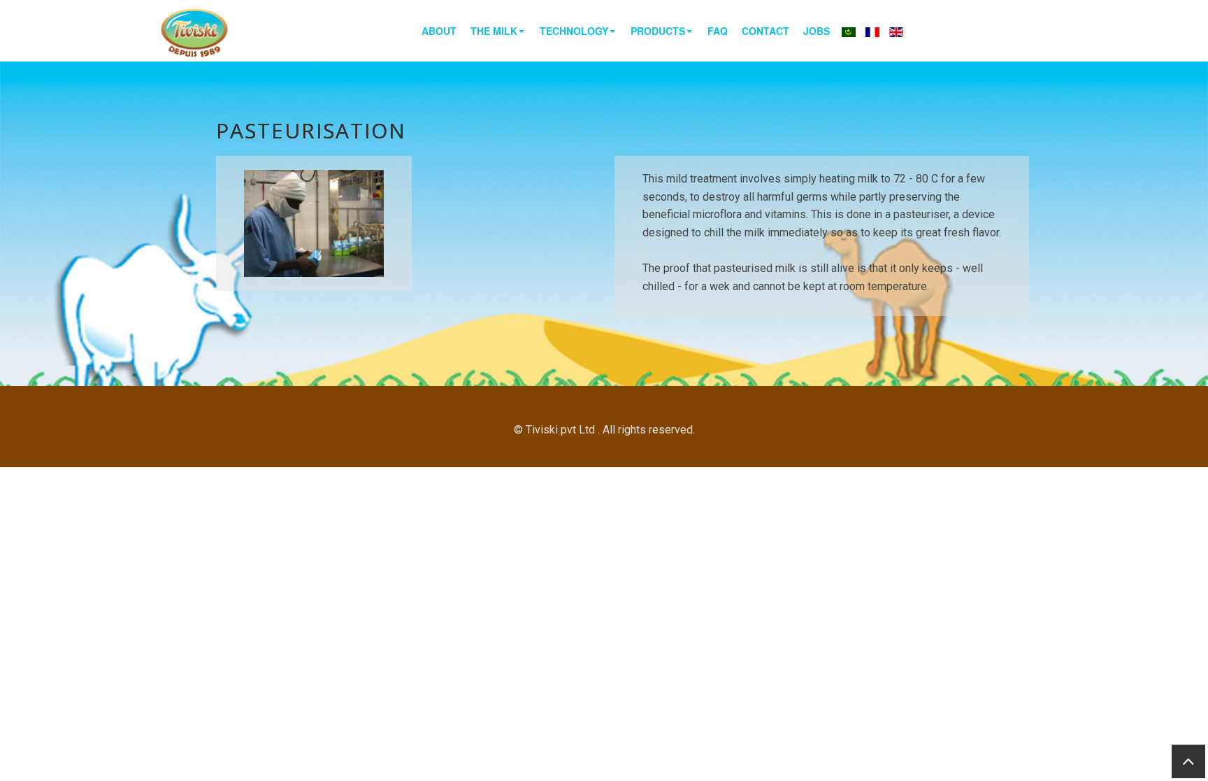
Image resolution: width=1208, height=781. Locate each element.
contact (765, 31)
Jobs (816, 31)
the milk (493, 31)
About (439, 31)
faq (717, 31)
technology (574, 31)
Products (658, 31)
